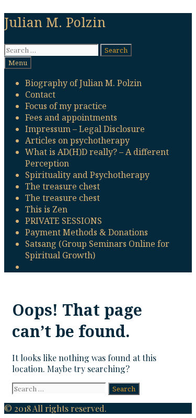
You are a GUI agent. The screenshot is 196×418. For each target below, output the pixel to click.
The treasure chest (62, 186)
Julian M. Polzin (55, 22)
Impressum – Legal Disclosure (85, 129)
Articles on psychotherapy (77, 140)
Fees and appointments (71, 117)
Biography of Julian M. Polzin (83, 83)
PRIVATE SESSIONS (63, 220)
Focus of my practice (66, 106)
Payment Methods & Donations (86, 232)
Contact (40, 94)
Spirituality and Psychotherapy (87, 175)
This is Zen (46, 209)
